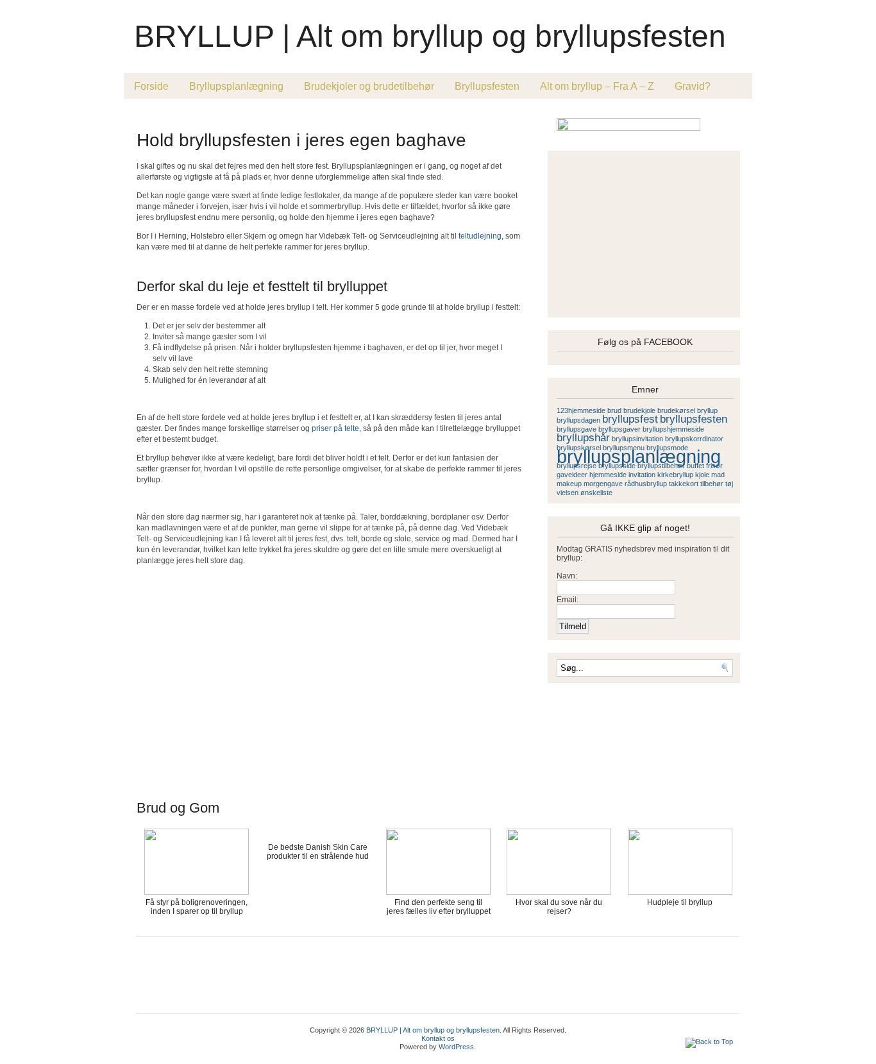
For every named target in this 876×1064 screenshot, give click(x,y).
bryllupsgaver (619, 429)
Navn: (567, 575)
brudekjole (639, 410)
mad (718, 474)
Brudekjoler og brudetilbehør (369, 86)
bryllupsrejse (576, 465)
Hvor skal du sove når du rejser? (559, 907)
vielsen (567, 492)
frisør (714, 465)
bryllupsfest (630, 419)
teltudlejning (480, 236)
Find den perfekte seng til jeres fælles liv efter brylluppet (439, 907)
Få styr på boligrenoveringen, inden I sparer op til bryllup (197, 907)
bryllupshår (583, 438)
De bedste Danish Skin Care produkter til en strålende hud (318, 852)
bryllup (707, 410)
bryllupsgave (576, 429)
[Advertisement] (287, 116)
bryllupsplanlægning (639, 456)
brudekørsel (676, 410)
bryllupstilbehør (661, 465)
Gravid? (693, 86)
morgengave (603, 483)
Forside (151, 86)
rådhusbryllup (646, 483)
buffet (695, 465)
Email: (567, 599)
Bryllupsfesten (487, 86)
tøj (729, 483)
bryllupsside (617, 465)
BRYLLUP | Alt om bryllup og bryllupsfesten (430, 36)
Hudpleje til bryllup (679, 902)
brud (614, 410)
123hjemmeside (581, 410)
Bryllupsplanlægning (236, 86)
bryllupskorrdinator (694, 439)
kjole (702, 474)
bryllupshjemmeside (673, 429)
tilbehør (711, 483)
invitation (641, 474)
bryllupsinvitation (637, 439)
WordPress (456, 1047)
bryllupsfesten (693, 419)
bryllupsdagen (578, 420)
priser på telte (335, 428)
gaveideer (572, 474)
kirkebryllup (675, 474)
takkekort (683, 483)
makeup (569, 483)
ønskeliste (596, 492)
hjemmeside (608, 474)
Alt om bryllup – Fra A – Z (597, 86)
